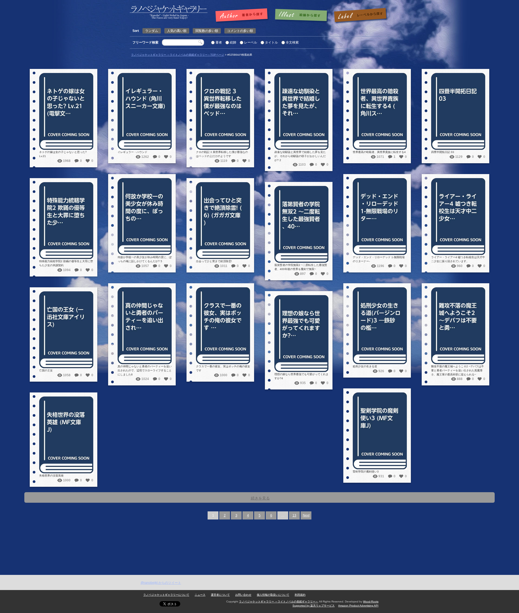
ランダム (151, 31)
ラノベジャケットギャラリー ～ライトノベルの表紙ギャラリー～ (278, 601)
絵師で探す (301, 15)
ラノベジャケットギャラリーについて (166, 594)
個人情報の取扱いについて (273, 594)
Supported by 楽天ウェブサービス (313, 605)
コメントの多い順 (240, 31)
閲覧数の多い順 (206, 31)
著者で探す (243, 15)
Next (306, 515)
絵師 (233, 42)
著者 (218, 42)
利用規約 (300, 594)
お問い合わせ (243, 594)
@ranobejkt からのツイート (161, 583)
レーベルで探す (360, 15)
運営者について (220, 594)
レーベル (250, 42)
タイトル (271, 42)
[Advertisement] (259, 534)
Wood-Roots (370, 601)
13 (294, 515)
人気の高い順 (177, 31)
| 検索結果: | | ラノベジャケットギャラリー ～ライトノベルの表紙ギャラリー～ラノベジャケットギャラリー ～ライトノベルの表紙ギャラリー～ (169, 12)
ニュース (200, 594)
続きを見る (260, 498)
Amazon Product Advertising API (358, 605)
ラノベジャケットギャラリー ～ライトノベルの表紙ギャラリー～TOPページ (177, 54)
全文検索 (292, 42)
